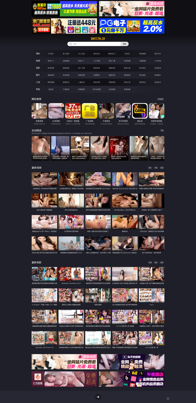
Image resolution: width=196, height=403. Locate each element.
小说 (38, 82)
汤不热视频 (97, 89)
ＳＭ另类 (157, 61)
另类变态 (157, 68)
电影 (38, 68)
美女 (150, 168)
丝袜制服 (127, 61)
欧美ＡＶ (81, 61)
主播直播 (142, 61)
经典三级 (127, 68)
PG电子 (51, 54)
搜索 (124, 44)
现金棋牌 (142, 54)
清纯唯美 (127, 75)
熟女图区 (142, 75)
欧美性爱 (96, 68)
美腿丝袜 (112, 75)
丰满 (150, 262)
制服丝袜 (112, 68)
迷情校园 (112, 82)
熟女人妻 (112, 61)
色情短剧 (127, 89)
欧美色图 (81, 75)
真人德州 (66, 54)
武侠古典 (96, 82)
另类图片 (157, 75)
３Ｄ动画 (96, 61)
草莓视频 (81, 89)
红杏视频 (112, 89)
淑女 (156, 262)
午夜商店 (66, 89)
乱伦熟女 (142, 68)
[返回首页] (167, 398)
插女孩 (50, 89)
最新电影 (36, 262)
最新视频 (36, 167)
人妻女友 (81, 82)
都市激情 (51, 82)
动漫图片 (96, 75)
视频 (38, 60)
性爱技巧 (157, 82)
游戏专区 (96, 54)
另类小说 (127, 82)
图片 (38, 75)
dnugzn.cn (98, 39)
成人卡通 (81, 68)
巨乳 (156, 168)
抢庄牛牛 (157, 54)
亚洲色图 (66, 75)
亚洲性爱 (51, 68)
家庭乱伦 (66, 82)
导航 (38, 89)
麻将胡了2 (112, 54)
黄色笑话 (142, 82)
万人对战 (81, 54)
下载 (161, 130)
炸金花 (127, 54)
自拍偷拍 (66, 61)
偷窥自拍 (51, 75)
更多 (161, 168)
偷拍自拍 (66, 68)
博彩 (38, 53)
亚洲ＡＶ (51, 61)
